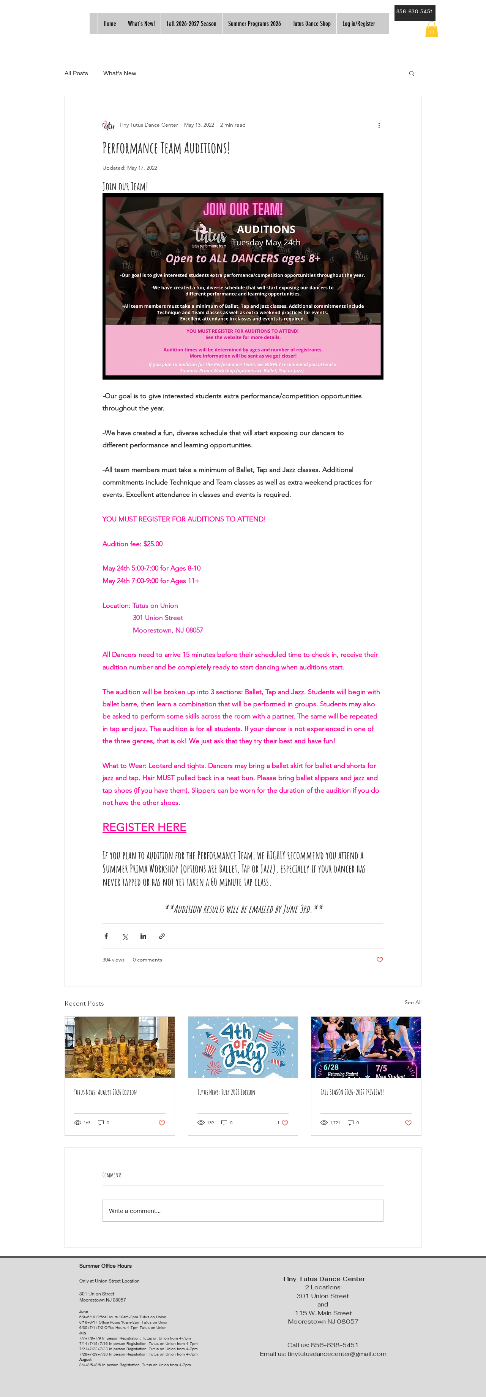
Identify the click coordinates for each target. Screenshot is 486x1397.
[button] (432, 29)
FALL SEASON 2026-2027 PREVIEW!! (352, 1092)
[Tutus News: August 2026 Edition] (120, 1047)
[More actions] (378, 125)
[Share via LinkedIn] (143, 936)
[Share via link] (162, 936)
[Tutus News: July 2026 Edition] (243, 1047)
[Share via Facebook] (106, 936)
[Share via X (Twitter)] (124, 936)
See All (413, 1002)
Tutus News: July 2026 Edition (226, 1092)
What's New (119, 72)
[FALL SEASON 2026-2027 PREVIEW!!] (366, 1047)
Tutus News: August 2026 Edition (105, 1092)
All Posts (76, 72)
